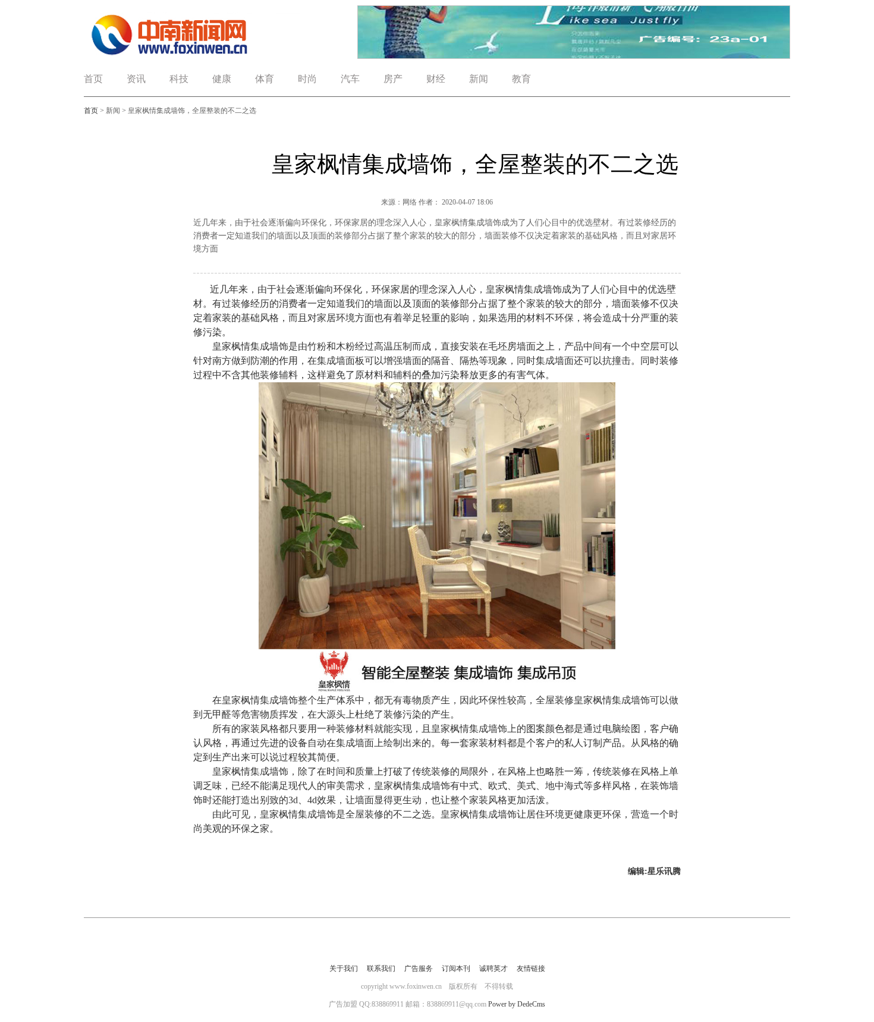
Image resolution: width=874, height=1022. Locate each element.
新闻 (478, 79)
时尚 (307, 79)
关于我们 (343, 968)
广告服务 (418, 968)
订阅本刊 (456, 968)
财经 (435, 79)
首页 (93, 79)
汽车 (350, 79)
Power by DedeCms (516, 1004)
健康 (221, 79)
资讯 (136, 79)
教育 (521, 79)
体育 (264, 79)
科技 (178, 79)
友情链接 (531, 968)
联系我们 (381, 968)
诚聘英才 (493, 968)
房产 (393, 79)
